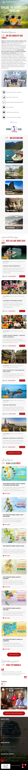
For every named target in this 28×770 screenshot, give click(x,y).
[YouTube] (23, 767)
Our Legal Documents (7, 724)
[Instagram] (25, 765)
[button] (2, 14)
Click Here (14, 19)
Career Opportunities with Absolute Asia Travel (14, 737)
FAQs (3, 734)
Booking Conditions (7, 728)
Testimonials (5, 726)
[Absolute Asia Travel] (8, 2)
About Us (4, 722)
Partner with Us (6, 735)
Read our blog (14, 654)
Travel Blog (5, 730)
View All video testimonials (14, 713)
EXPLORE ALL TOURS (14, 452)
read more (7, 493)
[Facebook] (23, 765)
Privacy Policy (5, 732)
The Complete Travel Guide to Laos (13, 546)
